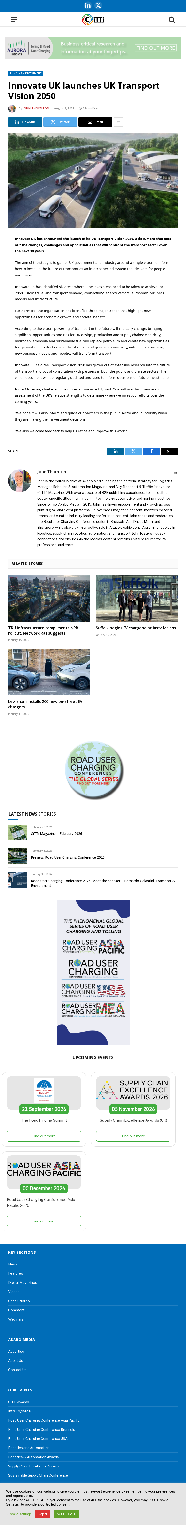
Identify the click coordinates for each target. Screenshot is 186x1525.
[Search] (171, 19)
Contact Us (17, 1370)
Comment (16, 1310)
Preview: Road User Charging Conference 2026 (68, 857)
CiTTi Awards (18, 1402)
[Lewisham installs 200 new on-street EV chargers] (49, 672)
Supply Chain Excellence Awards (33, 1466)
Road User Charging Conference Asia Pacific (44, 1420)
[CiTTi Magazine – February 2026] (17, 832)
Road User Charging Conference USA (38, 1439)
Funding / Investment (25, 73)
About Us (15, 1361)
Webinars (15, 1319)
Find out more (44, 1136)
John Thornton (36, 108)
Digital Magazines (22, 1282)
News (13, 1264)
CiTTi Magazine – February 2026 (56, 833)
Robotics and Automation (28, 1448)
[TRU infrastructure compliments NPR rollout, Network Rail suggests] (49, 598)
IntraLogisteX (19, 1411)
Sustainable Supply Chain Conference (38, 1475)
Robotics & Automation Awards (33, 1457)
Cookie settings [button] (19, 1514)
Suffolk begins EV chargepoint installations (136, 627)
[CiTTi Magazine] (93, 19)
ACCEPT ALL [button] (66, 1514)
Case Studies (19, 1301)
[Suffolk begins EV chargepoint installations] (137, 598)
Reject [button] (42, 1514)
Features (15, 1273)
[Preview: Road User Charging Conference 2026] (17, 856)
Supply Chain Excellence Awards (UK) (133, 1120)
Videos (14, 1292)
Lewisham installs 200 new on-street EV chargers (45, 704)
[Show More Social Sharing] (118, 122)
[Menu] (14, 19)
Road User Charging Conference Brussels (41, 1429)
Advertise (16, 1351)
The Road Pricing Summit (44, 1120)
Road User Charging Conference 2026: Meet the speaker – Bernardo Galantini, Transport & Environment (103, 883)
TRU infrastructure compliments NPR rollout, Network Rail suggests (43, 630)
